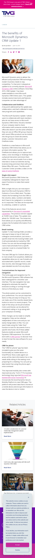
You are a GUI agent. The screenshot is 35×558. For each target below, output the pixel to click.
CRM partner (15, 337)
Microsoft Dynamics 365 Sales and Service (13, 48)
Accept (17, 545)
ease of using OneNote (10, 171)
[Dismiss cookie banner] (28, 497)
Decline (17, 550)
